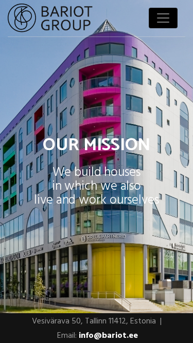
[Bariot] (50, 18)
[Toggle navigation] (163, 18)
